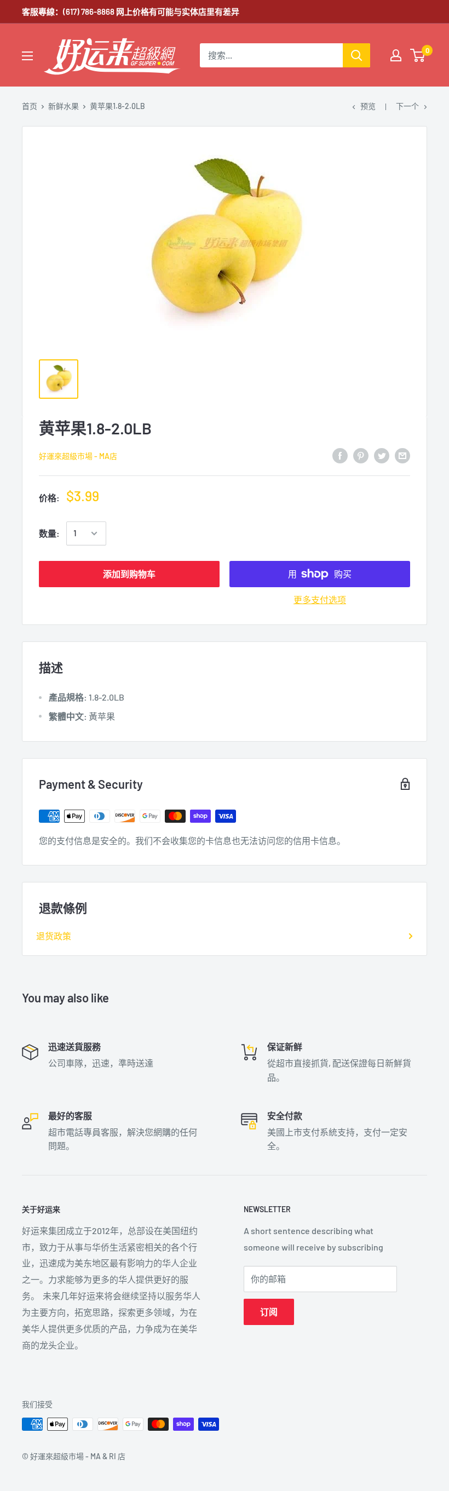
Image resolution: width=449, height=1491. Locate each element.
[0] (418, 55)
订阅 (269, 1311)
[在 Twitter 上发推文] (381, 454)
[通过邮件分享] (402, 454)
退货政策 (53, 936)
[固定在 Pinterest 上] (361, 454)
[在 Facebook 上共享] (340, 454)
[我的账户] (395, 55)
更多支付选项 (319, 599)
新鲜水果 (63, 106)
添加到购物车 (129, 574)
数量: (49, 533)
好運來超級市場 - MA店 (78, 456)
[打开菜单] (27, 55)
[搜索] (356, 55)
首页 (29, 106)
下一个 (407, 106)
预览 (368, 106)
